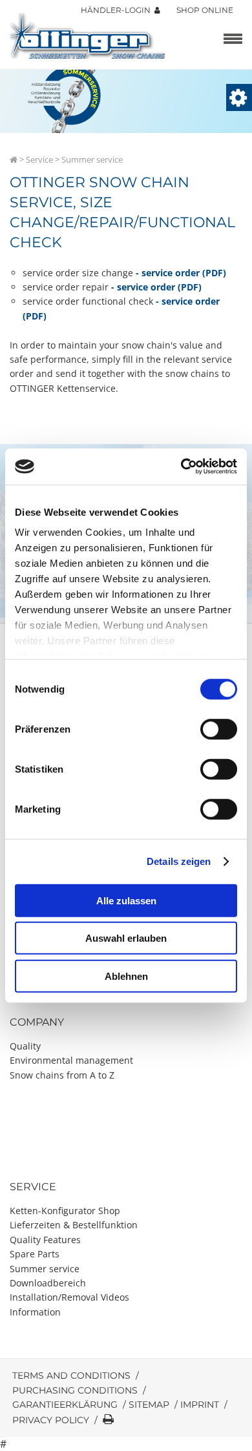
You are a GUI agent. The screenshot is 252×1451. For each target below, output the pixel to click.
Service (39, 159)
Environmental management (71, 1060)
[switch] (218, 728)
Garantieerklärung (65, 1404)
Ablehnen (126, 975)
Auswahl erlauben (126, 938)
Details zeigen (179, 861)
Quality (25, 1046)
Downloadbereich (48, 1283)
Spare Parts (34, 1254)
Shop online (204, 10)
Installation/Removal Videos (69, 1297)
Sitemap (149, 1404)
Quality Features (45, 1239)
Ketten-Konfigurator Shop (65, 1210)
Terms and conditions (71, 1375)
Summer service (44, 1269)
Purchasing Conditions (75, 1390)
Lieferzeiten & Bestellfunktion (74, 1225)
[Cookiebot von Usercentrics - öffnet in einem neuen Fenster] (181, 466)
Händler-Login (117, 10)
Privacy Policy (50, 1420)
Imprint (199, 1404)
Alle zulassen (126, 900)
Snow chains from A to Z (62, 1075)
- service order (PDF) (181, 273)
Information (35, 1312)
